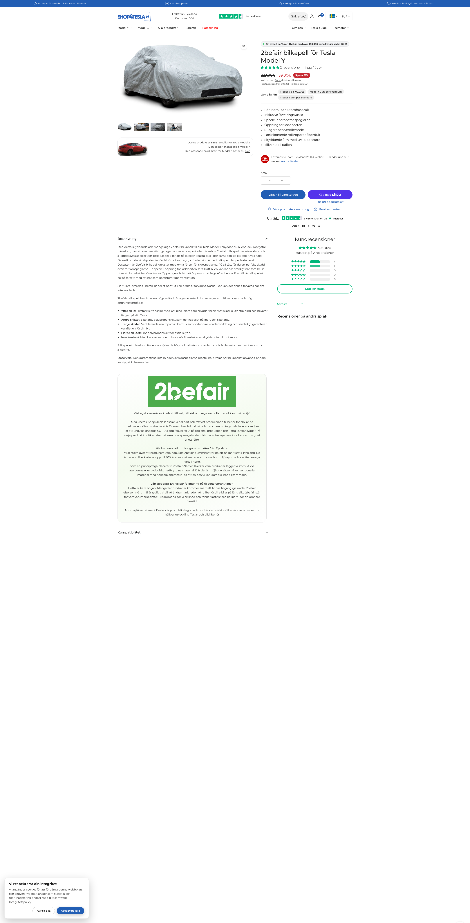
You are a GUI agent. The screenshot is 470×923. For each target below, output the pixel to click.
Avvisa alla (44, 910)
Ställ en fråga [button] (315, 289)
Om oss (297, 28)
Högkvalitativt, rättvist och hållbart (412, 3)
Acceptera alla (70, 910)
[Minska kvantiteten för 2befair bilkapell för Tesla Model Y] (270, 180)
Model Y (123, 28)
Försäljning (210, 28)
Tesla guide (319, 28)
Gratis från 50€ (184, 18)
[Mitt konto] (311, 16)
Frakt (278, 80)
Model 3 (143, 28)
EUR (344, 16)
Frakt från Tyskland (184, 14)
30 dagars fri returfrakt (296, 3)
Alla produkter (168, 28)
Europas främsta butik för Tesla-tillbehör (62, 3)
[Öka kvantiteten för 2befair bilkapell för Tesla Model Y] (282, 180)
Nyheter (340, 28)
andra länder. (290, 161)
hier (247, 151)
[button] (270, 67)
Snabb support (179, 3)
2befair (191, 28)
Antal (264, 172)
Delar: (295, 226)
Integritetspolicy (20, 902)
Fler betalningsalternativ (330, 202)
